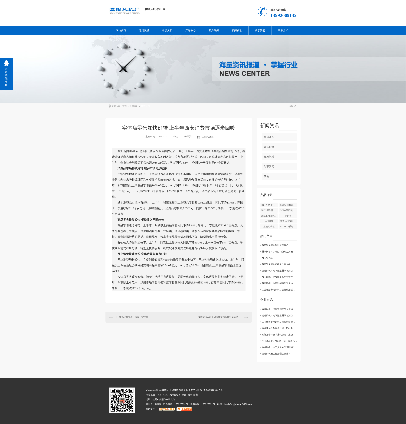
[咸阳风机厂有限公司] (124, 11)
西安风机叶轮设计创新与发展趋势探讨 (279, 283)
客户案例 (214, 30)
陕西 (184, 394)
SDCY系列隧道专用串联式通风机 (269, 210)
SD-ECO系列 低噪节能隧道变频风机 (288, 226)
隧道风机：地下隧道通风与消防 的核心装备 (279, 270)
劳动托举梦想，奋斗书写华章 (133, 317)
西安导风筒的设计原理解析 (275, 245)
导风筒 (288, 215)
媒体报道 (269, 146)
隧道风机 (144, 30)
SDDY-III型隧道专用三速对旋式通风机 (288, 205)
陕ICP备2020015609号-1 (210, 390)
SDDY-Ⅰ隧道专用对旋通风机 (269, 205)
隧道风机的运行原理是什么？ (276, 353)
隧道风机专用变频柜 (288, 221)
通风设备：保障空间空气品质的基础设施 (279, 251)
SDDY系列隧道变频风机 (288, 210)
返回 (291, 106)
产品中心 (190, 30)
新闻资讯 (237, 30)
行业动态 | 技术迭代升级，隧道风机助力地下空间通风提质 (279, 341)
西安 (195, 394)
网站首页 (121, 30)
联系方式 (283, 30)
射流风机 (167, 30)
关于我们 (260, 30)
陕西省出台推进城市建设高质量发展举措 (218, 317)
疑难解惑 (269, 156)
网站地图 (150, 394)
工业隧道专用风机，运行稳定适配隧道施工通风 (279, 289)
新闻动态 (269, 137)
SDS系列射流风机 (269, 215)
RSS (159, 394)
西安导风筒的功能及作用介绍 (276, 264)
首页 (124, 106)
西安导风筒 (267, 258)
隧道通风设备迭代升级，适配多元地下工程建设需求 (279, 328)
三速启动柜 (269, 226)
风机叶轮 (269, 221)
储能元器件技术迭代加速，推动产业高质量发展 (279, 334)
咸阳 (190, 394)
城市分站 (174, 394)
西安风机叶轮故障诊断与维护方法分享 (279, 277)
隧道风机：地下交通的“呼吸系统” (278, 347)
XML (165, 394)
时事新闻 (145, 106)
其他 (266, 176)
